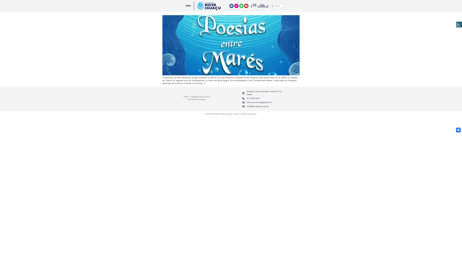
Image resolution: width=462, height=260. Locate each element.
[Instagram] (236, 6)
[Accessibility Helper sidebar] (459, 24)
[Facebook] (231, 6)
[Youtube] (246, 6)
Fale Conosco (262, 6)
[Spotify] (241, 6)
